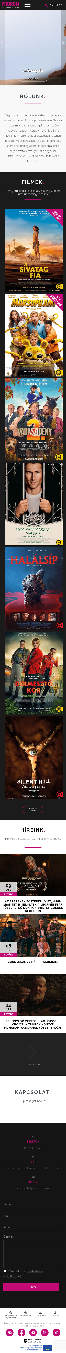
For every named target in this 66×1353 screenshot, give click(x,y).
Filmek (33, 182)
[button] (63, 42)
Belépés (55, 1315)
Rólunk (33, 96)
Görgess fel (25, 1315)
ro (60, 5)
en (51, 5)
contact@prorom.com (33, 1188)
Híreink (33, 830)
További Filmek (33, 809)
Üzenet (8, 1236)
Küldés (31, 1287)
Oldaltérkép (40, 1315)
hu (56, 5)
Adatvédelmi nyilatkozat (11, 1316)
